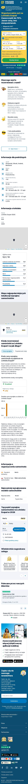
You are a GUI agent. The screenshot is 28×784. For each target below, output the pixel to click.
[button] (14, 240)
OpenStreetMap (19, 249)
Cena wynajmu (7, 351)
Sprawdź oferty (19, 529)
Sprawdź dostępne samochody (11, 331)
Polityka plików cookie (7, 775)
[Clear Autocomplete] (24, 33)
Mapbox (13, 249)
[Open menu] (25, 2)
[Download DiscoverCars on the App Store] (18, 661)
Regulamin (4, 777)
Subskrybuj (14, 701)
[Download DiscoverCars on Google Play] (8, 661)
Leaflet (7, 249)
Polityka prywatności (6, 772)
